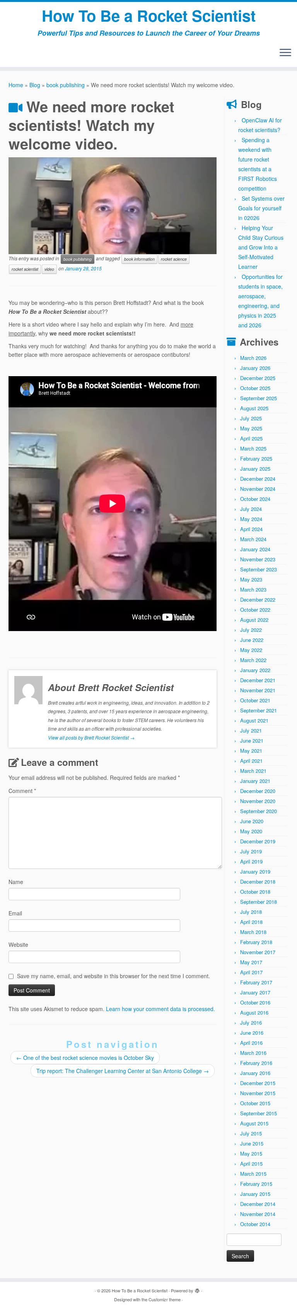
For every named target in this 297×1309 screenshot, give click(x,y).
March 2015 (253, 1173)
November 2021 (257, 690)
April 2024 (251, 529)
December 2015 (257, 1083)
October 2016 (255, 1002)
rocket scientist (25, 269)
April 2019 (251, 861)
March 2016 (253, 1052)
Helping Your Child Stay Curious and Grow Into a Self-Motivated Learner (260, 247)
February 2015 (256, 1183)
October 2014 (255, 1224)
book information (139, 259)
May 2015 (251, 1153)
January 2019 (255, 871)
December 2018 (257, 881)
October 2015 (255, 1103)
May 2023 (251, 579)
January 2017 (255, 992)
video (49, 269)
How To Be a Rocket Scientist (149, 15)
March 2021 (253, 770)
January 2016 (255, 1073)
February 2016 (256, 1062)
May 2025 (251, 428)
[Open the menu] (285, 53)
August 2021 (254, 720)
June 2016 (251, 1032)
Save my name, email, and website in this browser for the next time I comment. (113, 976)
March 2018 (253, 932)
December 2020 (257, 791)
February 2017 (256, 982)
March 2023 (253, 589)
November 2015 (257, 1093)
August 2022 (254, 619)
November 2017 (257, 952)
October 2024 (255, 498)
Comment (22, 791)
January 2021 (255, 780)
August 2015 (254, 1123)
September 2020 (258, 811)
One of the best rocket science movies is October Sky (85, 1057)
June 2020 (251, 821)
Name (16, 882)
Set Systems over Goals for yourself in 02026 (261, 208)
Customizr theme (164, 1299)
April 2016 (251, 1042)
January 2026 (255, 368)
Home (16, 85)
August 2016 (254, 1012)
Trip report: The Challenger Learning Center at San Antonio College (122, 1071)
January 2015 (255, 1193)
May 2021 (251, 750)
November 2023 (257, 559)
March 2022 (253, 660)
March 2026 (253, 357)
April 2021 (251, 760)
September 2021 (258, 710)
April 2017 (251, 972)
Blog (34, 85)
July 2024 (251, 509)
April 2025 (251, 438)
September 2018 (258, 901)
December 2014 (257, 1204)
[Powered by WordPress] (197, 1289)
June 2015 (251, 1143)
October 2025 (255, 388)
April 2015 (251, 1163)
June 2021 (251, 740)
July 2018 (251, 911)
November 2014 (257, 1214)
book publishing (65, 85)
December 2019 (257, 841)
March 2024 (253, 539)
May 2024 (251, 519)
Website (18, 944)
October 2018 (255, 891)
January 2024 (255, 549)
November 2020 (257, 801)
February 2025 (256, 458)
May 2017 (251, 962)
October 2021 (255, 700)
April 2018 (251, 921)
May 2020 (251, 831)
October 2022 (255, 609)
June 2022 (251, 639)
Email (15, 913)
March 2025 (253, 448)
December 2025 (257, 378)
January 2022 (255, 670)
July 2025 (251, 418)
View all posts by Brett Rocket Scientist (91, 737)
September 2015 (258, 1113)
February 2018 (256, 942)
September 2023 (258, 569)
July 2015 (251, 1133)
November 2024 (257, 488)
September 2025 (258, 398)
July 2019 (251, 851)
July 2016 (251, 1022)
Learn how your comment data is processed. (160, 1009)
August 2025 (254, 408)
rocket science (174, 259)
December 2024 (257, 478)
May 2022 (251, 650)
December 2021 (257, 680)
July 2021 (251, 730)
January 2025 (255, 468)
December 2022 (257, 599)
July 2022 (251, 629)
